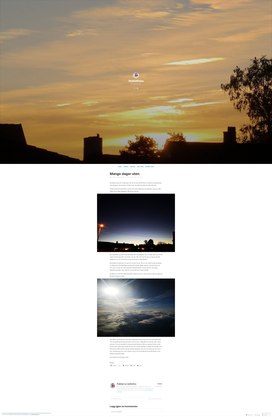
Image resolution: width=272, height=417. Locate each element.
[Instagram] (137, 88)
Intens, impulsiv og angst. (154, 399)
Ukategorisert (122, 177)
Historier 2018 (149, 166)
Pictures (132, 166)
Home (120, 166)
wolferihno (113, 177)
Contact (126, 166)
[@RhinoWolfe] (135, 88)
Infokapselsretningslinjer (35, 414)
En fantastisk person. (116, 399)
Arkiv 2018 (140, 166)
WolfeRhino (136, 81)
